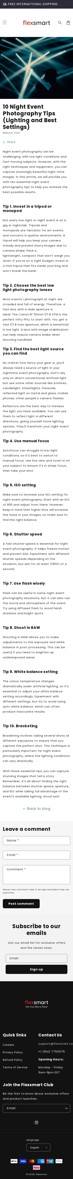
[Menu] (5, 23)
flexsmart (41, 1174)
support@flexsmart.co (55, 1044)
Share (11, 142)
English (34, 1147)
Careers (8, 1045)
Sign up (36, 969)
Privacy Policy (13, 1052)
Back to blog (38, 808)
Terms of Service (15, 1067)
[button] (60, 23)
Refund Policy (13, 1060)
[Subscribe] (66, 1108)
